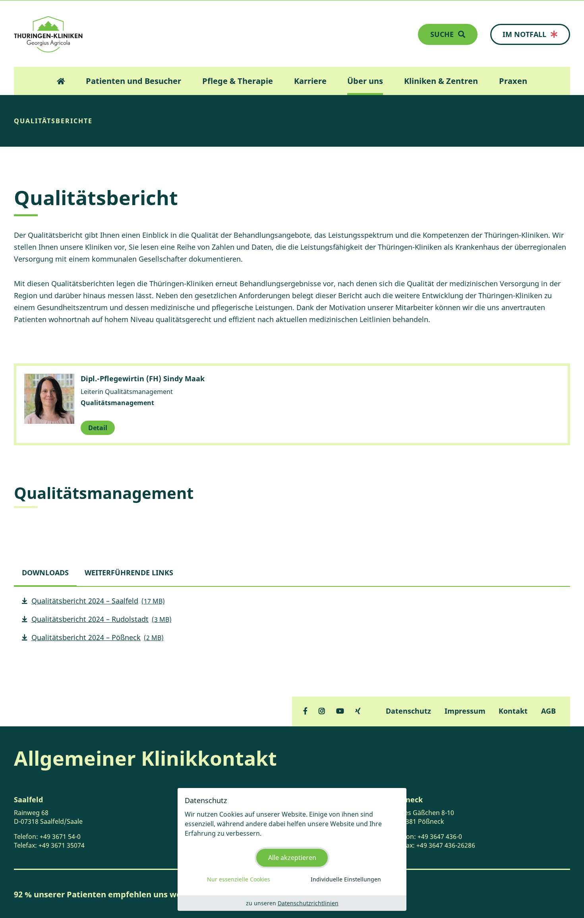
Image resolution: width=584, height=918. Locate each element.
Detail (97, 427)
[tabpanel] (292, 622)
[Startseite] (48, 34)
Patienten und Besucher (133, 81)
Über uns (365, 81)
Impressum (465, 711)
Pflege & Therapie (237, 81)
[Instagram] (322, 711)
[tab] (45, 572)
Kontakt (513, 711)
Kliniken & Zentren (441, 81)
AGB (548, 711)
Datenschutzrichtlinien (308, 903)
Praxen (513, 81)
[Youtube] (340, 711)
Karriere (310, 81)
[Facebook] (305, 711)
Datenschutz (408, 711)
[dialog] (292, 849)
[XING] (358, 711)
